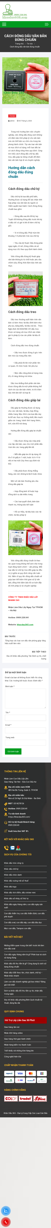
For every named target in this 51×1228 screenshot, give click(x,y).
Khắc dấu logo (10, 887)
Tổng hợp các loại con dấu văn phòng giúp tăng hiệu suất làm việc (25, 642)
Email (8, 725)
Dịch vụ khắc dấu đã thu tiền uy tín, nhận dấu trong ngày (23, 992)
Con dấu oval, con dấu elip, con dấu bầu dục (23, 922)
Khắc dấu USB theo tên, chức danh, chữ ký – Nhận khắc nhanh (23, 974)
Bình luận (10, 686)
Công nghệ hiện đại (12, 1056)
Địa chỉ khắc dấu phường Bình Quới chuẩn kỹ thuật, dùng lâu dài (23, 1001)
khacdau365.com (25, 624)
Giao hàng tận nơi (11, 1027)
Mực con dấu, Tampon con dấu (17, 928)
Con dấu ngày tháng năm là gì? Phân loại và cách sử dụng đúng (25, 956)
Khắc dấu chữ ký (11, 869)
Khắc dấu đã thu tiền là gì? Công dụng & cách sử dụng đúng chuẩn (25, 965)
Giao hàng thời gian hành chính (17, 1039)
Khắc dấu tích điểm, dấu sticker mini (19, 892)
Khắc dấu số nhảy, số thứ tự (16, 898)
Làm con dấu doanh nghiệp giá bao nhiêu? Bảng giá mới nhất (24, 983)
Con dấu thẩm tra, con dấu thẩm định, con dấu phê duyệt (24, 915)
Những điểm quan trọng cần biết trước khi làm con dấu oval (24, 947)
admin (12, 121)
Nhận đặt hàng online (13, 1033)
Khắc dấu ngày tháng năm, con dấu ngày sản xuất (23, 906)
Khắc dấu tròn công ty (13, 863)
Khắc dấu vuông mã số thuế (16, 881)
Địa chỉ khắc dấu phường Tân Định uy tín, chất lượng (26, 657)
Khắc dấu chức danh (13, 875)
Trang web (9, 737)
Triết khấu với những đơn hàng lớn (19, 1051)
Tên (7, 712)
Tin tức (12, 116)
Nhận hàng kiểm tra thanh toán (17, 1045)
